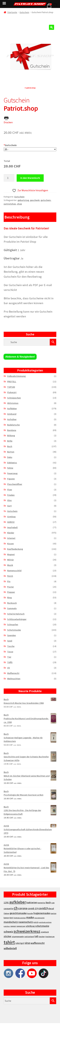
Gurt (9, 505)
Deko (9, 457)
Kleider (10, 532)
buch (48, 902)
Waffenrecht (13, 673)
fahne (6, 913)
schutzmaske (42, 925)
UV (8, 667)
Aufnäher (11, 419)
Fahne (10, 467)
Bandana (11, 430)
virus (27, 943)
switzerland (29, 936)
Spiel (9, 640)
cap (53, 902)
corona (22, 908)
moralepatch (39, 918)
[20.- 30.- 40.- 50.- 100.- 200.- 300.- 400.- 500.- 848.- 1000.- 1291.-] (30, 149)
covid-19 (33, 908)
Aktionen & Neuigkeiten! (20, 356)
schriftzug (30, 926)
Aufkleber (12, 408)
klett (11, 918)
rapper (13, 926)
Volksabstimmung (16, 376)
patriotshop (10, 203)
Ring (9, 597)
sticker (7, 936)
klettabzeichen (20, 918)
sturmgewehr (18, 936)
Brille (9, 440)
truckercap (50, 936)
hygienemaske (41, 913)
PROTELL (11, 381)
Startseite (12, 12)
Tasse (10, 651)
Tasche (10, 646)
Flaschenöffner (14, 484)
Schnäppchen (14, 397)
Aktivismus (12, 403)
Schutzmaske (14, 629)
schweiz (8, 931)
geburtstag (23, 200)
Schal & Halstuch (15, 613)
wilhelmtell (10, 948)
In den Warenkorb (30, 177)
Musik (10, 565)
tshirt (9, 942)
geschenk (35, 200)
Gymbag (11, 516)
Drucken (8, 122)
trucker (42, 936)
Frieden (11, 495)
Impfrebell (12, 527)
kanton (53, 913)
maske (30, 917)
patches (7, 926)
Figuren (11, 478)
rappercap (20, 926)
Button (10, 451)
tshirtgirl (19, 943)
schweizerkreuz (27, 931)
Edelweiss (12, 462)
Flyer (9, 489)
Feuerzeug (12, 473)
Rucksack (12, 603)
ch (16, 908)
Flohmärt (11, 392)
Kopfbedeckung (15, 549)
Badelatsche (13, 424)
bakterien (31, 902)
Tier (9, 656)
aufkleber (17, 902)
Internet (11, 538)
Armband (11, 413)
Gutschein (24, 12)
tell (36, 936)
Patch (10, 576)
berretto (41, 902)
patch (35, 922)
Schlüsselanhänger (16, 619)
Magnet (11, 554)
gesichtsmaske (18, 913)
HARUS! (11, 522)
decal (51, 908)
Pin (8, 581)
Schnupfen (12, 624)
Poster (10, 586)
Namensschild (14, 570)
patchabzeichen (45, 922)
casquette (8, 908)
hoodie (30, 913)
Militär (10, 559)
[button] (51, 27)
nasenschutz (25, 921)
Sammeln (12, 608)
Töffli (9, 662)
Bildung (11, 435)
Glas (9, 500)
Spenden (11, 635)
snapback (45, 932)
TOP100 (11, 387)
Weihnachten (13, 678)
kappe (6, 917)
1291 (6, 902)
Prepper (11, 592)
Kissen (10, 543)
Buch (9, 446)
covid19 (43, 908)
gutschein (46, 200)
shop (19, 203)
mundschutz (11, 921)
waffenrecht (38, 943)
